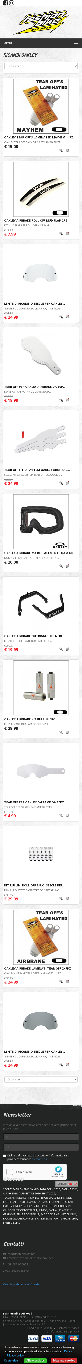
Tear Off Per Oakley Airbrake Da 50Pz (34, 387)
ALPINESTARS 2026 (30, 1193)
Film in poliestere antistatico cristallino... (32, 890)
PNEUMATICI (61, 1214)
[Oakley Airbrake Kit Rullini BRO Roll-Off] (41, 687)
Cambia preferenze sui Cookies (22, 1284)
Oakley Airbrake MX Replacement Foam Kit (39, 553)
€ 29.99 (11, 728)
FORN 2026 (53, 1189)
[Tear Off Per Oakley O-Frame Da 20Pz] (41, 771)
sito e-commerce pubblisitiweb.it (24, 1324)
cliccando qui (40, 1159)
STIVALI (56, 1202)
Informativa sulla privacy (64, 1331)
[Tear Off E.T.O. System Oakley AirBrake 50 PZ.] (41, 438)
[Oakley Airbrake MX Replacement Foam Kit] (41, 521)
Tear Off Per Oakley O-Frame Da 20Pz (34, 802)
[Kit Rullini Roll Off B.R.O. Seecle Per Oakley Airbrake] (41, 854)
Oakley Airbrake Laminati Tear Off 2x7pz (37, 968)
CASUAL (53, 1210)
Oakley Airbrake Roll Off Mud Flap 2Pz (35, 220)
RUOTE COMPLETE (25, 1218)
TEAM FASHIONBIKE (15, 1197)
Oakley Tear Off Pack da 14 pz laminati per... (33, 142)
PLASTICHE (65, 1210)
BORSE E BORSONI (60, 1206)
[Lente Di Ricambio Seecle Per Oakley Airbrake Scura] (41, 1020)
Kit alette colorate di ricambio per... (28, 641)
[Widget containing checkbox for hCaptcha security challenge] (35, 1172)
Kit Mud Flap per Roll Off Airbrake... (27, 225)
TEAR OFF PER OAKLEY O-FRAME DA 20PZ (28, 807)
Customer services (68, 1328)
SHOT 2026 (48, 1193)
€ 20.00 (11, 562)
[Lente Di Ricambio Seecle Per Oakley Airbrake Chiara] (41, 272)
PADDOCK (47, 1214)
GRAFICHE (9, 1214)
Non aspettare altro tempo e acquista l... (32, 558)
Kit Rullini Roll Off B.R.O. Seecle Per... (34, 885)
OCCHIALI (67, 1202)
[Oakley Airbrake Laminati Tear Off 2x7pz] (41, 937)
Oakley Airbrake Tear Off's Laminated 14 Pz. (33, 973)
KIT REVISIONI (45, 1218)
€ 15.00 (11, 146)
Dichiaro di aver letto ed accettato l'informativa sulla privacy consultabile (38, 1157)
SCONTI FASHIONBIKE (16, 1189)
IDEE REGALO (11, 1202)
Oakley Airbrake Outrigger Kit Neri (33, 636)
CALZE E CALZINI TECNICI (34, 1206)
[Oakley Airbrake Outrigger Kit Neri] (41, 604)
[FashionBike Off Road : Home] (41, 22)
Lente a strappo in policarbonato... (28, 391)
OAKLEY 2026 (38, 1189)
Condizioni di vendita (40, 1328)
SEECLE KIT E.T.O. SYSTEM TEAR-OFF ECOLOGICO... (33, 475)
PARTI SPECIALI (11, 1223)
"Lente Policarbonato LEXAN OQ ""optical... (33, 308)
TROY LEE (34, 1197)
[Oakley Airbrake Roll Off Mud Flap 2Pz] (41, 189)
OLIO (73, 1214)
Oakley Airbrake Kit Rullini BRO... (31, 719)
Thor (44, 1197)
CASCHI (46, 1202)
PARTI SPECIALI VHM (65, 1218)
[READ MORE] (64, 150)
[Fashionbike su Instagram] (11, 4)
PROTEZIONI (10, 1206)
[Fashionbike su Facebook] (5, 4)
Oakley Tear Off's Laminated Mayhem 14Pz (38, 137)
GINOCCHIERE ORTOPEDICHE (20, 1210)
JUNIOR (43, 1210)
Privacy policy (15, 1355)
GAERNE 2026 (69, 1189)
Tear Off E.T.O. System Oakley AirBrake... (37, 470)
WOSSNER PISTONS (60, 1197)
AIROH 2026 (10, 1193)
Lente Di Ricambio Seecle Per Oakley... (34, 304)
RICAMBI (8, 1218)
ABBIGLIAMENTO (30, 1202)
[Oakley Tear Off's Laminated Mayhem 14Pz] (41, 106)
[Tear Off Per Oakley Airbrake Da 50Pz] (41, 355)
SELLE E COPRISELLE (28, 1214)
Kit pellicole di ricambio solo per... (27, 724)
